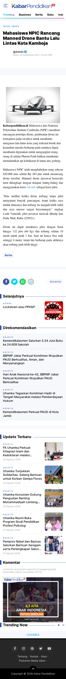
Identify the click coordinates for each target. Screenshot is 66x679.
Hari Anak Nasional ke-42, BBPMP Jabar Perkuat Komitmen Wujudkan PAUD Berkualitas (31, 378)
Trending (8, 14)
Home (6, 26)
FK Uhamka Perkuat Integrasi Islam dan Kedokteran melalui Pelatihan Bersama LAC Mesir (19, 451)
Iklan (44, 656)
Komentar (55, 281)
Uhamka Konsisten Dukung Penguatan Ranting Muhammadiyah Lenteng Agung (22, 498)
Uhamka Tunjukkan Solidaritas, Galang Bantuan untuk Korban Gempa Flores (22, 475)
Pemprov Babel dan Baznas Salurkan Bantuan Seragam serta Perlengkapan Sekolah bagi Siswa (22, 545)
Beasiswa (25, 14)
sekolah (31, 187)
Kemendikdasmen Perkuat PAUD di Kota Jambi (31, 414)
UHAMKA (33, 634)
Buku (50, 14)
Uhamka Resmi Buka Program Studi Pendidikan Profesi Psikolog (21, 521)
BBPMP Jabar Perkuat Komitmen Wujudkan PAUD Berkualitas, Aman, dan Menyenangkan (33, 359)
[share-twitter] (14, 281)
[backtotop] (33, 669)
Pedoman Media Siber (32, 660)
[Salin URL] (31, 281)
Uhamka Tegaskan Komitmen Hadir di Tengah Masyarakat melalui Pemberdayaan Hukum (33, 397)
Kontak (34, 656)
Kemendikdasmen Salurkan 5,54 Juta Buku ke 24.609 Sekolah (33, 342)
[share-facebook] (6, 281)
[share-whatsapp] (22, 281)
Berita (39, 14)
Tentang (22, 656)
